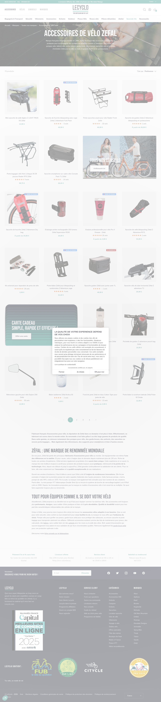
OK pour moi (99, 372)
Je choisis (80, 372)
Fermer (61, 372)
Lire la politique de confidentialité (65, 364)
